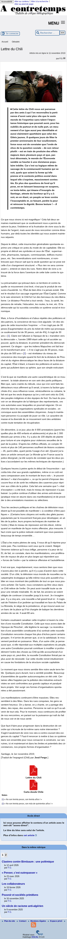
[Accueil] (33, 15)
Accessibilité (6, 1)
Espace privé (56, 921)
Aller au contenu (21, 1)
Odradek (16, 42)
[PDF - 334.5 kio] (33, 789)
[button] (63, 22)
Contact (23, 921)
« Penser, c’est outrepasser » (19, 872)
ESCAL (35, 937)
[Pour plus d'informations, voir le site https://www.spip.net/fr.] (39, 935)
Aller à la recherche (39, 1)
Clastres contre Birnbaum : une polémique (28, 861)
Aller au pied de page (24, 4)
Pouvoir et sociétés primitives (20, 895)
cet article (29, 835)
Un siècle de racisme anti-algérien (22, 906)
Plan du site (9, 921)
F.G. (61, 58)
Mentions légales (38, 921)
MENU (53, 22)
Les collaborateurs (13, 883)
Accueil (5, 42)
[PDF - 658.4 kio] (33, 775)
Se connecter (12, 33)
